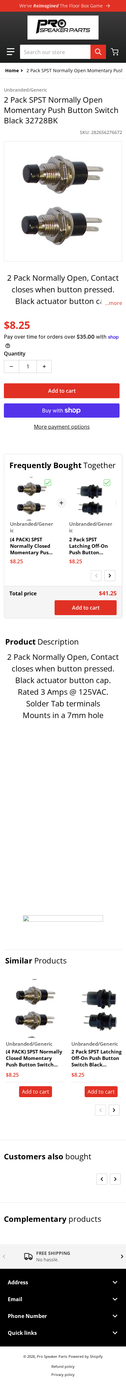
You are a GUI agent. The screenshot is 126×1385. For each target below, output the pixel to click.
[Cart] (115, 52)
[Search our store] (98, 52)
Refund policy (63, 1366)
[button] (10, 51)
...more (113, 303)
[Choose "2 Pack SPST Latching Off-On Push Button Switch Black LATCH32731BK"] (107, 482)
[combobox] (63, 52)
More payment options (62, 426)
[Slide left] (96, 575)
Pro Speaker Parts (52, 1356)
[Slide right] (109, 575)
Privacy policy (63, 1374)
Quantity (15, 353)
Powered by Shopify (85, 1356)
